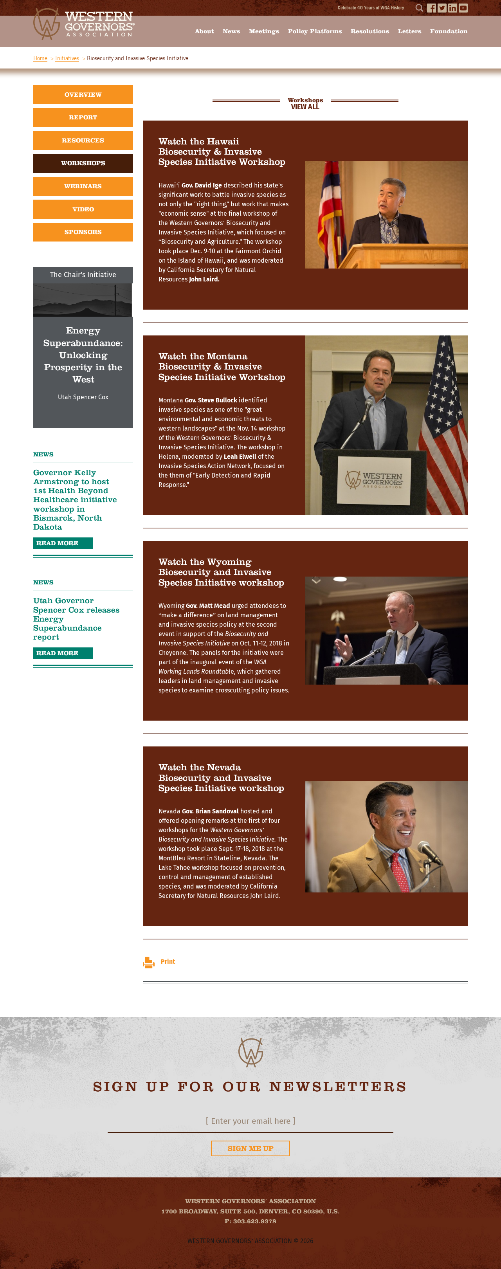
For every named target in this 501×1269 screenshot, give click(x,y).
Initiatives (67, 58)
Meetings (264, 31)
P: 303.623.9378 (250, 1221)
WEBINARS (83, 186)
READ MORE (57, 543)
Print (168, 962)
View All (305, 107)
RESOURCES (83, 140)
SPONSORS (83, 232)
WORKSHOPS (83, 163)
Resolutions (370, 31)
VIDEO (83, 209)
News (231, 31)
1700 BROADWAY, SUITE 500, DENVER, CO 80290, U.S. (250, 1211)
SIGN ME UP (251, 1148)
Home (40, 58)
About (204, 31)
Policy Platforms (315, 31)
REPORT (83, 117)
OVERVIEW (83, 94)
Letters (410, 31)
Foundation (449, 31)
